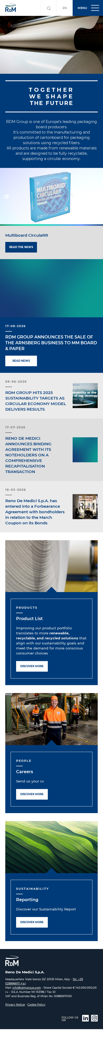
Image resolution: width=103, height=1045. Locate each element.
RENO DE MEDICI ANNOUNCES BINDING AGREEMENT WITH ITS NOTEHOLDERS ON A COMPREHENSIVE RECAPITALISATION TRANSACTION (28, 455)
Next (96, 197)
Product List (29, 618)
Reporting (27, 899)
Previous (6, 197)
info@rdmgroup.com (26, 987)
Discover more (32, 666)
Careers (24, 771)
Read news (21, 361)
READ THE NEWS (21, 247)
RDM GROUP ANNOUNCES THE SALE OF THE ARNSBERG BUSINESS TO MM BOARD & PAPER (51, 342)
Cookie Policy (36, 1004)
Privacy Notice (15, 1004)
